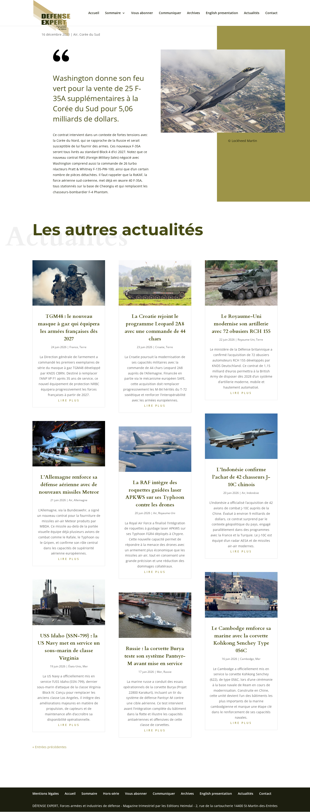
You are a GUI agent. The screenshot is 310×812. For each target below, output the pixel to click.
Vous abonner (142, 13)
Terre (82, 347)
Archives (193, 13)
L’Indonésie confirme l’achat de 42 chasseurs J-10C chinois (241, 477)
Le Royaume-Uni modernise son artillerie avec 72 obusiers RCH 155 (241, 324)
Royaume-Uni (166, 513)
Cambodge (247, 659)
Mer (85, 666)
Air (75, 34)
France (73, 347)
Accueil (93, 13)
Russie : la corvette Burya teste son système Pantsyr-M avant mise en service (154, 656)
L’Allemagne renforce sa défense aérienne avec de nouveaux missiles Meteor (69, 484)
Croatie (160, 347)
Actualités (251, 13)
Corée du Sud (89, 34)
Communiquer (170, 13)
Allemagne (80, 500)
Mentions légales (45, 793)
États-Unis (74, 666)
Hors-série (111, 793)
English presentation (222, 13)
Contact (271, 13)
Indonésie (253, 493)
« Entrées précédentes (49, 747)
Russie (167, 672)
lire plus (69, 400)
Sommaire (113, 13)
